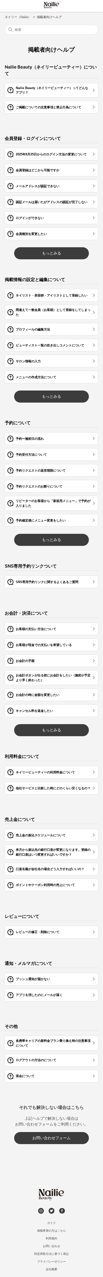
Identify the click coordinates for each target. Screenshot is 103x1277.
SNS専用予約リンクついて (31, 566)
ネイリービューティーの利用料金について (45, 772)
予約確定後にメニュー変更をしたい (41, 520)
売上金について (20, 819)
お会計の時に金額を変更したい (37, 695)
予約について (18, 422)
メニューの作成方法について (36, 377)
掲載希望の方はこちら (51, 1230)
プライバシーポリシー (51, 1261)
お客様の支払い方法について (36, 629)
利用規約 (51, 1238)
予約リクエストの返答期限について (41, 470)
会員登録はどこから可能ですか (37, 170)
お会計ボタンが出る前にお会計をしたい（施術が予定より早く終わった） (53, 677)
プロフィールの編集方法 (33, 329)
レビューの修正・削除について (37, 932)
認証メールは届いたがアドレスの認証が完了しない (51, 202)
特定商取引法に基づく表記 (51, 1254)
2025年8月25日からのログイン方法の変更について (51, 154)
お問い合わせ (51, 1246)
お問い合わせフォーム (51, 1138)
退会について (25, 1076)
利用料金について (22, 756)
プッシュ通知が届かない (33, 979)
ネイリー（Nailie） (18, 17)
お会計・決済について (26, 613)
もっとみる (51, 253)
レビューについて (22, 916)
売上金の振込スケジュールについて (41, 835)
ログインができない (30, 218)
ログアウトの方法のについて (36, 1060)
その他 (11, 1026)
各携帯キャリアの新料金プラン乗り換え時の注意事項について (53, 1043)
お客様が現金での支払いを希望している (44, 645)
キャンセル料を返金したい (34, 711)
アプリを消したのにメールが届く (39, 995)
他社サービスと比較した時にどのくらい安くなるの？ (53, 788)
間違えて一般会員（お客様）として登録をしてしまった (53, 312)
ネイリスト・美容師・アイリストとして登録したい (51, 295)
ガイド (51, 1223)
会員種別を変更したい (31, 234)
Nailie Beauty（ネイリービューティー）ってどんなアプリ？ (52, 90)
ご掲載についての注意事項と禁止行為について (48, 107)
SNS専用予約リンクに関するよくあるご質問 (47, 582)
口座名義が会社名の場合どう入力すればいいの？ (50, 869)
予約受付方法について (31, 454)
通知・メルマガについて (28, 963)
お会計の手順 (25, 661)
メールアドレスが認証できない (37, 186)
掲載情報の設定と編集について (35, 279)
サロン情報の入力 (28, 361)
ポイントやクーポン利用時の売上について (45, 885)
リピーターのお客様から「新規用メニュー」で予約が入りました (53, 503)
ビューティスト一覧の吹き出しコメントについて (50, 345)
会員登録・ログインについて (33, 138)
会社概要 (51, 1269)
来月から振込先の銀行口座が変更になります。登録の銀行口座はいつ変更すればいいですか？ (53, 852)
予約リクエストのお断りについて (39, 486)
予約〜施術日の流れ (30, 438)
